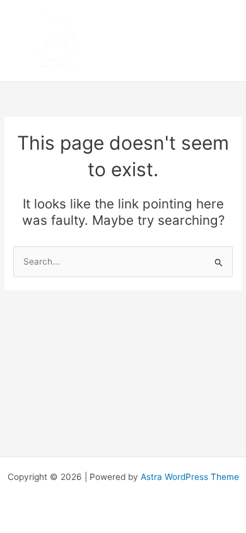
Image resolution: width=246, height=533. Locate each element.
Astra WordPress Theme (190, 477)
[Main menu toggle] (221, 41)
